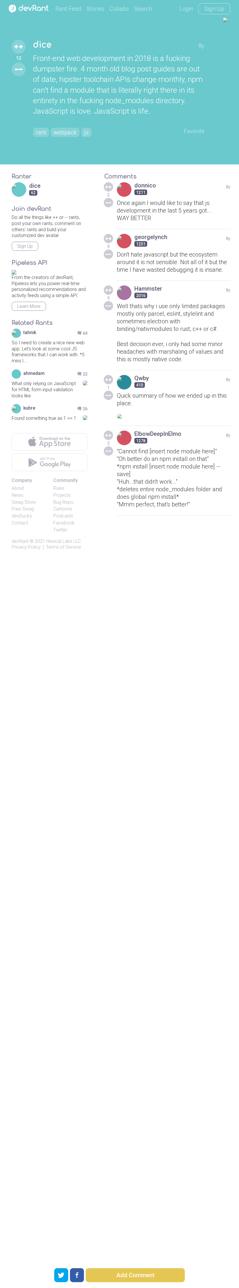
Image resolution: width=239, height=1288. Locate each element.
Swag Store (24, 502)
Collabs (119, 8)
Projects (62, 495)
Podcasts (63, 516)
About (18, 488)
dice (42, 45)
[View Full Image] (173, 416)
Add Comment (135, 1275)
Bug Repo (63, 502)
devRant (20, 541)
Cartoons (62, 509)
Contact (20, 523)
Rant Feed (68, 8)
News (17, 495)
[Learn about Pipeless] (14, 271)
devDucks (22, 516)
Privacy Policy (26, 547)
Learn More (29, 306)
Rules (58, 488)
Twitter (60, 530)
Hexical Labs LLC (63, 541)
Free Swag (23, 509)
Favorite (194, 131)
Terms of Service (63, 547)
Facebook (64, 523)
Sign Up (214, 8)
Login (186, 8)
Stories (95, 8)
